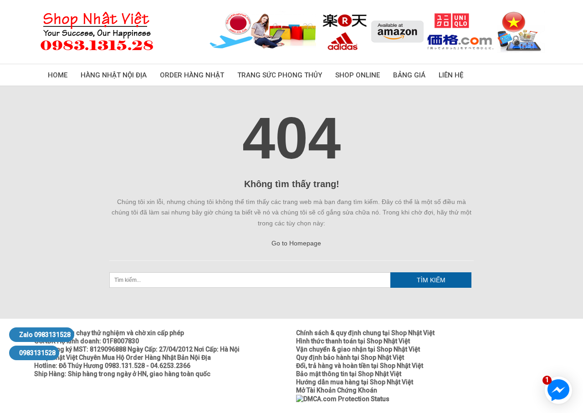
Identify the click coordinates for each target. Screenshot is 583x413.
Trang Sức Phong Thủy (279, 75)
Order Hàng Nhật (192, 75)
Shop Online (357, 75)
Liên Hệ (451, 75)
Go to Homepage (295, 243)
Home (57, 75)
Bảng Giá (409, 75)
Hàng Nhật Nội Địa (114, 75)
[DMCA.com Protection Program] (342, 398)
